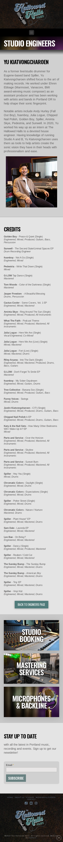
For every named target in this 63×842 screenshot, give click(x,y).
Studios (30, 797)
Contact (31, 799)
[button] (31, 32)
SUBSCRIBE (16, 778)
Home (10, 797)
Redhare (32, 837)
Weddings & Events (46, 797)
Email (10, 765)
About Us (19, 797)
